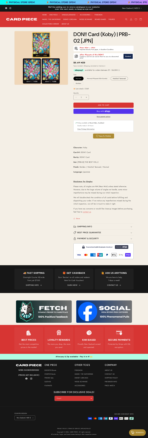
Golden (79, 83)
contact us (87, 212)
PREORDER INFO (111, 382)
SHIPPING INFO (32, 285)
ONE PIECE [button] (51, 365)
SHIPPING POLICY (111, 378)
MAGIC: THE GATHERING (84, 374)
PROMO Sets (49, 378)
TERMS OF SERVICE (74, 428)
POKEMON (78, 370)
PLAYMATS (48, 385)
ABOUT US (108, 370)
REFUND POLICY (86, 428)
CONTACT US (112, 285)
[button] (54, 14)
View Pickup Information (86, 129)
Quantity (76, 93)
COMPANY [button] (111, 365)
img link (44, 302)
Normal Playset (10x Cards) (98, 78)
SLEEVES (48, 382)
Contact (128, 56)
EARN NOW (72, 285)
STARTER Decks (50, 374)
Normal (78, 78)
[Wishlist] (135, 19)
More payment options (103, 117)
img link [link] (28, 333)
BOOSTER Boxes (50, 370)
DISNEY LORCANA (81, 378)
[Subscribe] (91, 398)
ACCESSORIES (80, 385)
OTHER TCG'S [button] (82, 365)
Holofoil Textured (119, 78)
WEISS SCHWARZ (81, 382)
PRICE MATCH (110, 385)
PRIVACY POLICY (62, 428)
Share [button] (78, 218)
